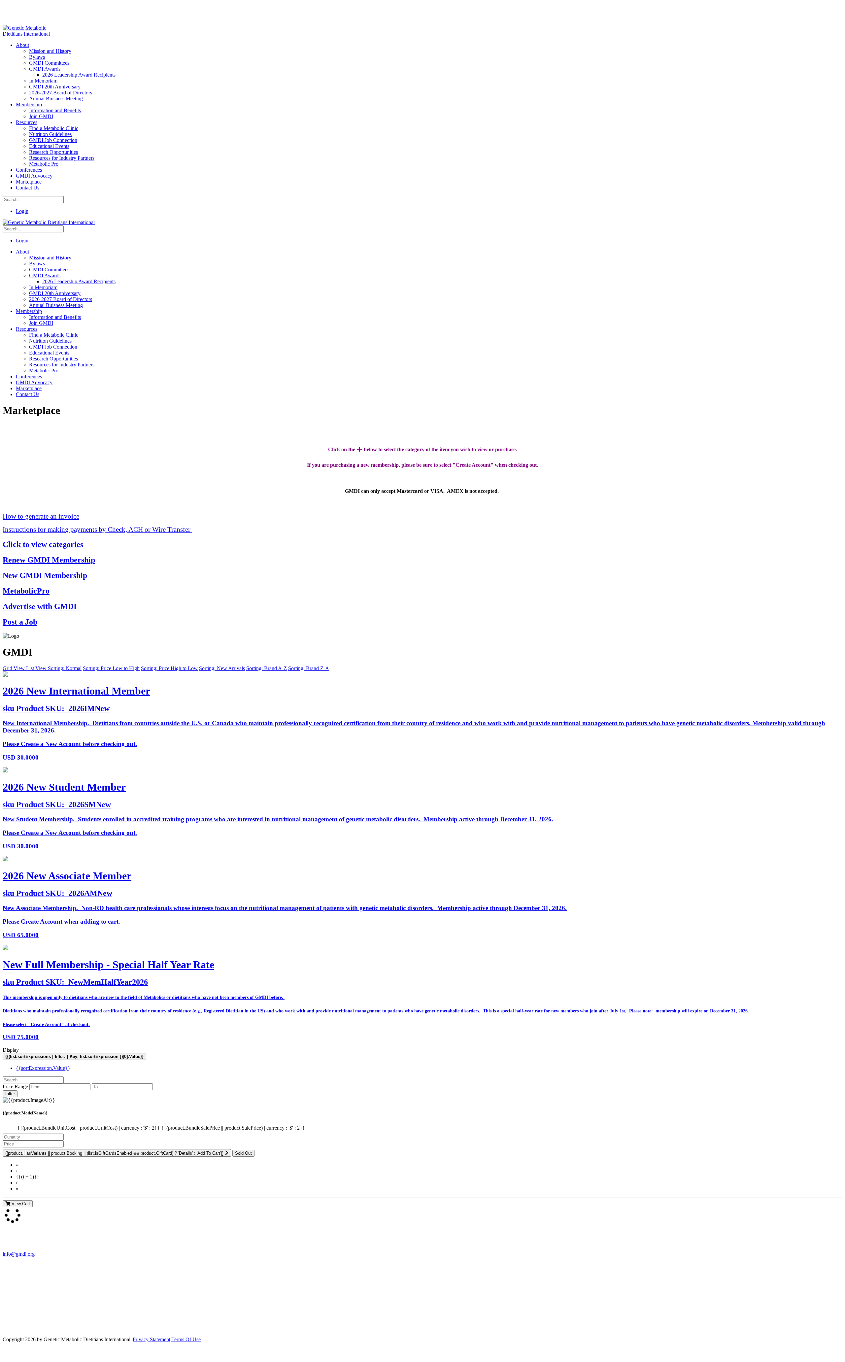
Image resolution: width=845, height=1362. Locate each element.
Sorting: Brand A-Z (266, 668)
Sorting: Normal (65, 668)
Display (11, 1050)
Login (22, 211)
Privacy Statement (151, 1339)
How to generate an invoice (41, 516)
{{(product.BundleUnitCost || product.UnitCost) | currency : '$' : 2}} (89, 1128)
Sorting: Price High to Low (169, 668)
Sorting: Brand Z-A (308, 668)
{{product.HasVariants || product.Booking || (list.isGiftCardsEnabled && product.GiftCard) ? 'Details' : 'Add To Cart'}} (114, 1153)
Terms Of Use (186, 1339)
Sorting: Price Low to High (111, 668)
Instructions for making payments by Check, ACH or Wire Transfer (97, 529)
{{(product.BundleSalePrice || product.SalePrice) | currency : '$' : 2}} (233, 1128)
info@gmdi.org (19, 1254)
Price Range (15, 1086)
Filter (10, 1093)
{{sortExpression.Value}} (43, 1068)
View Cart (20, 1203)
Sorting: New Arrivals (222, 668)
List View (37, 668)
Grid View (14, 668)
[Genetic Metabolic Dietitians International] (31, 34)
